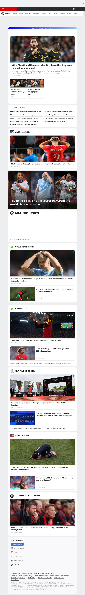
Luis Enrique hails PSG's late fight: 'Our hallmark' (24, 124)
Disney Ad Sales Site (45, 578)
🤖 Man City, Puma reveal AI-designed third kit (58, 121)
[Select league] (6, 3)
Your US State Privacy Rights (44, 573)
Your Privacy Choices (18, 578)
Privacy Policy (27, 573)
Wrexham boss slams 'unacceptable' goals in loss (24, 115)
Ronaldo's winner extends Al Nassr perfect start (24, 118)
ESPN (11, 9)
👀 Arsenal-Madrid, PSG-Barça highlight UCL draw (26, 428)
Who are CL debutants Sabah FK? (55, 428)
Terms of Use (15, 573)
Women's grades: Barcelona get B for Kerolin (58, 363)
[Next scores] (83, 3)
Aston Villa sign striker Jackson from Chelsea (58, 115)
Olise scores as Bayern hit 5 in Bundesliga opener (59, 118)
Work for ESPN (59, 578)
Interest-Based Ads (41, 576)
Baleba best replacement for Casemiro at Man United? (26, 363)
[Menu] (3, 9)
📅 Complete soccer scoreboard (20, 239)
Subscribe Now (17, 544)
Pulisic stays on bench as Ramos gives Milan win (24, 121)
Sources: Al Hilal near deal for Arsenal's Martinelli (59, 111)
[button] (78, 9)
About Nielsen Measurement (59, 576)
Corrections (15, 580)
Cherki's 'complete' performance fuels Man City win (25, 111)
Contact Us (31, 578)
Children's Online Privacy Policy (21, 576)
